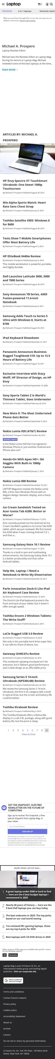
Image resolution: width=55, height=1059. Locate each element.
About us (7, 1022)
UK (4, 955)
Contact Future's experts (14, 998)
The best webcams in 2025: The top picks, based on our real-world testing (29, 917)
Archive (6, 1028)
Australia (13, 955)
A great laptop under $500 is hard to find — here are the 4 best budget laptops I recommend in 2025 (28, 894)
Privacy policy (9, 1004)
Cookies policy (10, 1010)
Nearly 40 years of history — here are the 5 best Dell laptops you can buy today (29, 906)
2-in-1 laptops (24, 11)
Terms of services (35, 836)
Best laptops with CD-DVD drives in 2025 (28, 937)
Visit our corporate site (25, 971)
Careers (7, 1034)
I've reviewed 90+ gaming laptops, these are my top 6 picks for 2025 (28, 927)
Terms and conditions (13, 991)
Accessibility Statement (14, 1016)
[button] (3, 4)
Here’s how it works (27, 20)
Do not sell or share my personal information (24, 1041)
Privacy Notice (38, 838)
